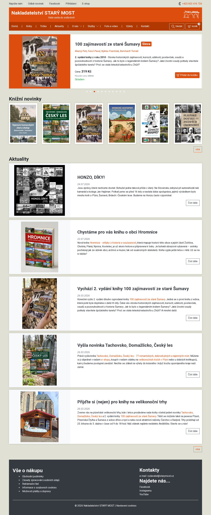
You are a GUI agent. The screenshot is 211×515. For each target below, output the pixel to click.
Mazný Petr (81, 51)
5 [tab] (101, 91)
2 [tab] (90, 91)
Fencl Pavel (94, 51)
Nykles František (110, 51)
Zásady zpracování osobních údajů (40, 480)
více (198, 149)
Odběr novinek (36, 3)
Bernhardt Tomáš (129, 51)
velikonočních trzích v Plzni (153, 359)
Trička (43, 26)
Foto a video (111, 26)
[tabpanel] (105, 63)
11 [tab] (124, 91)
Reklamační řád (30, 483)
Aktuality (59, 26)
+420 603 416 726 (191, 3)
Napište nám (15, 3)
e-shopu (105, 359)
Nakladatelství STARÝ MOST (43, 13)
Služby (91, 26)
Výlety (129, 26)
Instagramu (145, 490)
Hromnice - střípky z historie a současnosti (113, 242)
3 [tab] (94, 91)
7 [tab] (109, 91)
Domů (14, 26)
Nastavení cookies (126, 505)
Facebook (54, 3)
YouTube (144, 494)
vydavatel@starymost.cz (160, 475)
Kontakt (145, 26)
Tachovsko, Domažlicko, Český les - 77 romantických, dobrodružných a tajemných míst (143, 355)
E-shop (86, 3)
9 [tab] (116, 91)
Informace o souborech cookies (39, 487)
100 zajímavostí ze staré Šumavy (108, 44)
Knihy (29, 26)
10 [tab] (120, 91)
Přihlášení (71, 3)
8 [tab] (113, 91)
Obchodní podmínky (33, 476)
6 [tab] (105, 91)
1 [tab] (87, 91)
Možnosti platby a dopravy (36, 491)
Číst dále (193, 202)
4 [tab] (98, 91)
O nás (75, 26)
